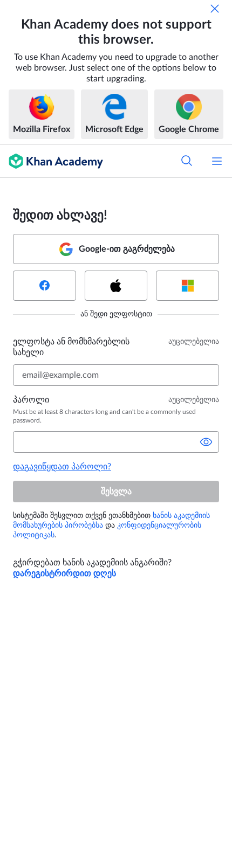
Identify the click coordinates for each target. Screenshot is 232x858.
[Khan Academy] (51, 161)
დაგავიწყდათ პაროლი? (62, 466)
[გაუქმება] (214, 8)
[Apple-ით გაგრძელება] (116, 286)
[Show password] (206, 442)
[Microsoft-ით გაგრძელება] (187, 286)
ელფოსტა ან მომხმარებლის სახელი (71, 347)
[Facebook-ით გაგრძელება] (44, 286)
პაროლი (31, 400)
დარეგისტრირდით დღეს (64, 573)
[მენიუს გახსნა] (216, 161)
